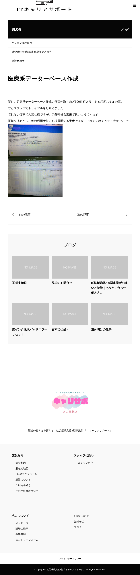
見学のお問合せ (62, 282)
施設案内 (17, 455)
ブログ (77, 527)
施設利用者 (18, 60)
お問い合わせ (81, 515)
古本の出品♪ (60, 329)
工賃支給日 (19, 282)
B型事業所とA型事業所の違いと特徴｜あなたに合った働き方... (109, 287)
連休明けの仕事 (101, 329)
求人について (20, 515)
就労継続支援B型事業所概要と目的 (32, 51)
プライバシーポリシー (70, 558)
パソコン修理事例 (22, 42)
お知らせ (79, 521)
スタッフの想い (84, 455)
